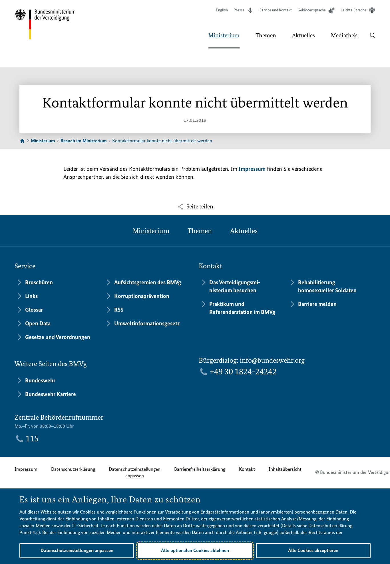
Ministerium (151, 231)
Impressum (251, 168)
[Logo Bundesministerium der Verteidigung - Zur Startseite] (45, 24)
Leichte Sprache (353, 10)
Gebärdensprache (311, 10)
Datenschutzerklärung (73, 469)
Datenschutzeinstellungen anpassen (134, 472)
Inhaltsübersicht (285, 469)
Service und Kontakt (276, 10)
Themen (200, 231)
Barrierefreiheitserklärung (199, 469)
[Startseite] (22, 141)
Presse (239, 10)
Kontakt (247, 469)
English (222, 10)
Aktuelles (244, 231)
